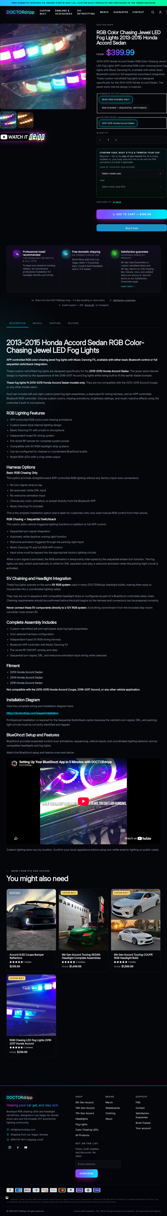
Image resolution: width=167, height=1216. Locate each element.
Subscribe (86, 1173)
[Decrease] (100, 140)
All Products (82, 1135)
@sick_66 (89, 305)
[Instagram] (10, 1147)
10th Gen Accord (85, 1108)
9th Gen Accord (84, 1102)
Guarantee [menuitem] (121, 12)
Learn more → (128, 286)
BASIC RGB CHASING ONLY (116, 99)
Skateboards (113, 1108)
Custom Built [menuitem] (45, 12)
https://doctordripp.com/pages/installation (32, 713)
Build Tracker (143, 1122)
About (109, 1118)
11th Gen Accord (85, 1113)
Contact (140, 1108)
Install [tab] (37, 323)
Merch (109, 1102)
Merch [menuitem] (104, 12)
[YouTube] (26, 1147)
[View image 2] (25, 120)
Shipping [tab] (55, 323)
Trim (102, 180)
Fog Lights (81, 1124)
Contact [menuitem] (138, 12)
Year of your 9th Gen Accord (117, 167)
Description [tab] (17, 323)
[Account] (160, 12)
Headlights (82, 1118)
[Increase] (116, 140)
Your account (143, 1128)
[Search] (152, 12)
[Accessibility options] (7, 1197)
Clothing (110, 1113)
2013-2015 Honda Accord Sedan (118, 123)
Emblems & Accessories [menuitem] (63, 12)
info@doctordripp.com (23, 1129)
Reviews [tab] (73, 323)
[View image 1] (8, 120)
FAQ (138, 1102)
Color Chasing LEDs (87, 1129)
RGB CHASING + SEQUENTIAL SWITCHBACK (124, 108)
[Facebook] (18, 1147)
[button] (16, 962)
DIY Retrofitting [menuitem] (86, 12)
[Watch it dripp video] (43, 137)
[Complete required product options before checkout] (132, 227)
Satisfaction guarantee (124, 300)
